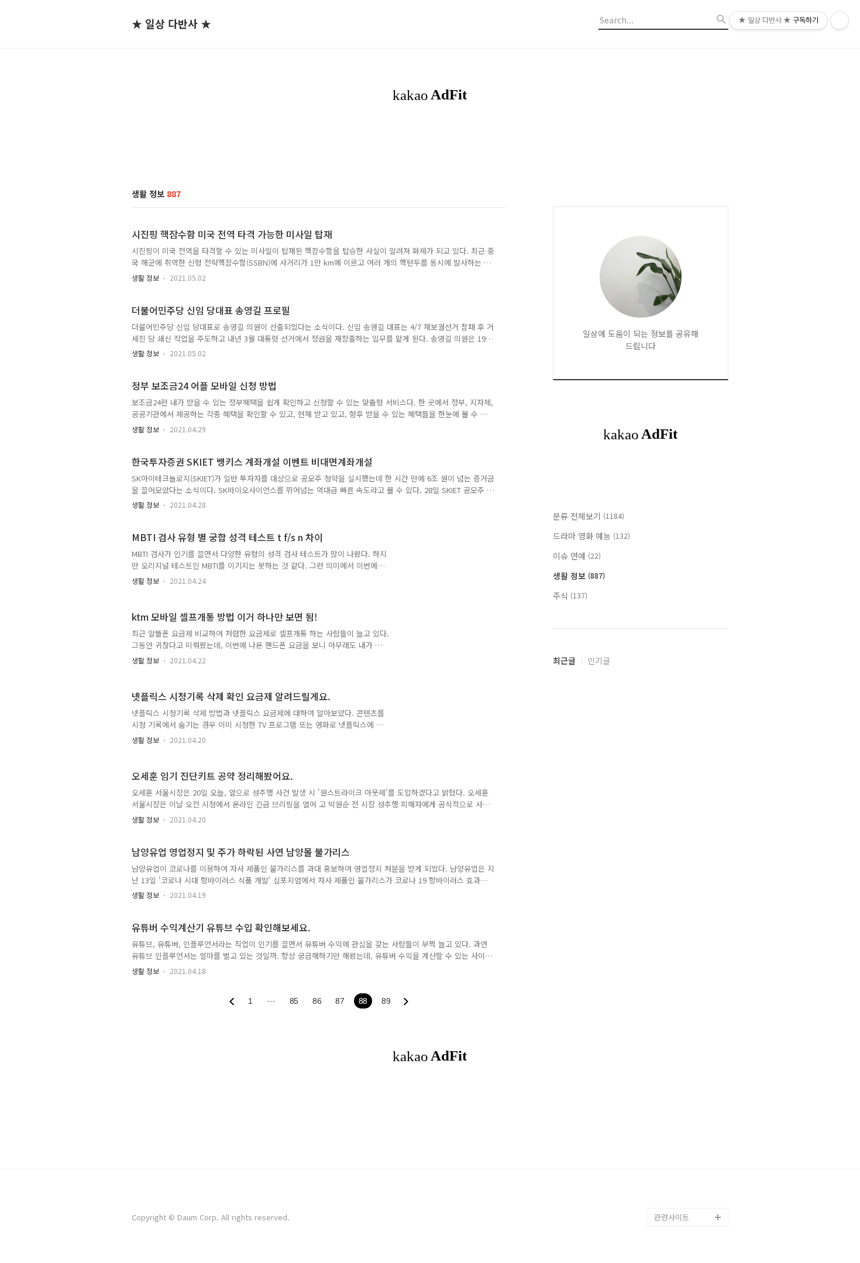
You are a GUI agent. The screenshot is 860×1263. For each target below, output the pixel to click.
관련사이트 (671, 1217)
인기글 (598, 660)
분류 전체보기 (588, 516)
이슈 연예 (577, 556)
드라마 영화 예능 (591, 536)
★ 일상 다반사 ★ (171, 24)
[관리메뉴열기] (839, 20)
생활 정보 (145, 278)
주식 (570, 595)
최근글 (564, 660)
